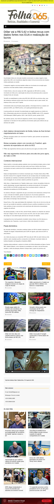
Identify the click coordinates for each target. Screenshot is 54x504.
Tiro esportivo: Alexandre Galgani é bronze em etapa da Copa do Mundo (14, 283)
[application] (27, 361)
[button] (27, 361)
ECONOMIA (15, 41)
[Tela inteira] (47, 371)
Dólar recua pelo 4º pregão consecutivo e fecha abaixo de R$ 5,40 (39, 335)
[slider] (26, 371)
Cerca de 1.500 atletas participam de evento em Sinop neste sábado (37, 459)
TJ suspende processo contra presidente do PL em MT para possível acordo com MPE (39, 488)
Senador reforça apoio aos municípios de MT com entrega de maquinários (38, 308)
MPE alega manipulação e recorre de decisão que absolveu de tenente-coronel (14, 488)
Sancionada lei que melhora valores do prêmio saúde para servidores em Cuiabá (14, 461)
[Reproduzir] (7, 371)
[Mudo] (44, 371)
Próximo (45, 263)
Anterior (8, 263)
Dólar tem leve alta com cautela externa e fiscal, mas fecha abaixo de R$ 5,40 (14, 335)
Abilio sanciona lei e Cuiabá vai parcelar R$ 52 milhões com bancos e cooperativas (39, 283)
